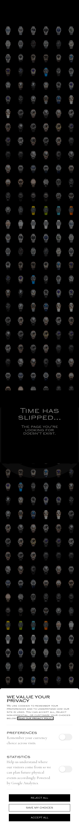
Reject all (39, 798)
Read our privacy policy (35, 718)
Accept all (39, 817)
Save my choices (39, 807)
